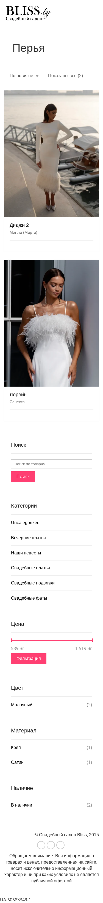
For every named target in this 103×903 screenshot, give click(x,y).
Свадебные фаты (29, 598)
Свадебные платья (30, 567)
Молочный (21, 704)
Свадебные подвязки (33, 583)
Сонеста (17, 402)
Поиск (23, 476)
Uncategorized (25, 522)
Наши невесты (26, 553)
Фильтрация (28, 658)
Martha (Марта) (23, 232)
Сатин (17, 762)
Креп (16, 747)
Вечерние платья (28, 537)
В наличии (21, 805)
